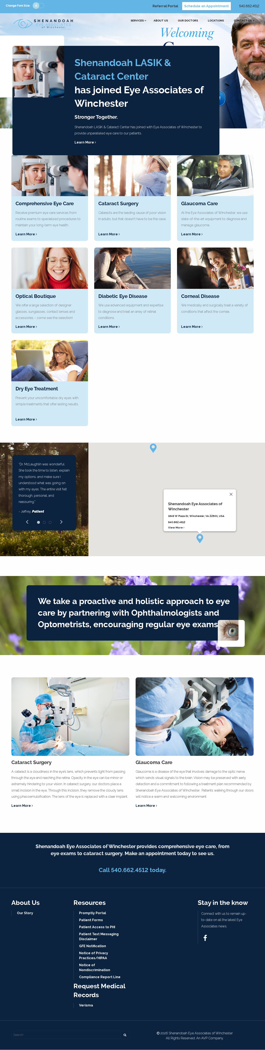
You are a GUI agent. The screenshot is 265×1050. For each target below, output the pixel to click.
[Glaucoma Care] (215, 175)
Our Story (25, 913)
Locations (216, 20)
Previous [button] (27, 521)
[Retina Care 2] (132, 268)
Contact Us (243, 20)
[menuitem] (137, 20)
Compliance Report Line (99, 977)
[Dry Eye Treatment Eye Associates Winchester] (49, 360)
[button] (200, 538)
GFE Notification (92, 946)
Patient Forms (91, 920)
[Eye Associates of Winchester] (43, 23)
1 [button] (38, 522)
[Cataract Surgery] (132, 175)
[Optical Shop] (49, 268)
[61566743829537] (205, 939)
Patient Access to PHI (97, 927)
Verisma (86, 1005)
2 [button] (44, 522)
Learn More (85, 142)
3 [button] (50, 522)
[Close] (231, 494)
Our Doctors (188, 20)
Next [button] (61, 521)
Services (137, 20)
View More (175, 527)
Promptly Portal (92, 913)
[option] (44, 489)
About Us (161, 20)
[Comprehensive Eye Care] (49, 175)
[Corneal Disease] (215, 268)
